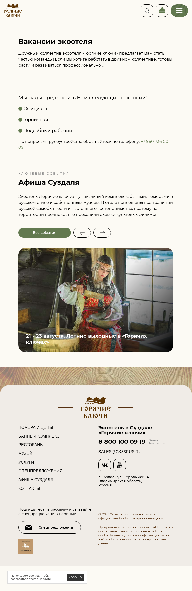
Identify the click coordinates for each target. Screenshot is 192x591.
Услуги (26, 462)
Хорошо (75, 577)
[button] (82, 233)
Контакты (29, 488)
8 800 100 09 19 (122, 442)
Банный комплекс (39, 436)
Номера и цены (35, 427)
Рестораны (31, 445)
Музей (25, 453)
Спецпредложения (40, 471)
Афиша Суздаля (36, 480)
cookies (34, 575)
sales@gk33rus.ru (120, 452)
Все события (44, 232)
